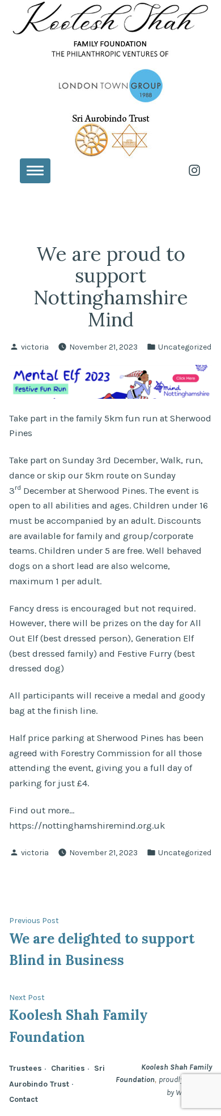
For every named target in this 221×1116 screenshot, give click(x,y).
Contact (23, 1099)
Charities (68, 1067)
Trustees (25, 1067)
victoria (35, 346)
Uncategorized (184, 346)
